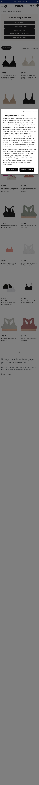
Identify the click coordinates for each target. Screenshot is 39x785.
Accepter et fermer (26, 169)
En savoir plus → (12, 169)
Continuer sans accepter (30, 112)
